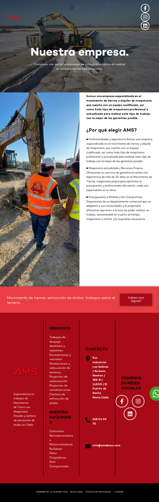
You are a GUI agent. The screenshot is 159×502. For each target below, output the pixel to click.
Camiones (56, 431)
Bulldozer (55, 449)
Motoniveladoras (61, 444)
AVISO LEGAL (76, 492)
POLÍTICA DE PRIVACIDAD (99, 492)
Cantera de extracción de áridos (59, 399)
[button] (72, 7)
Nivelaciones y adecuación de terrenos (59, 368)
